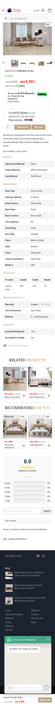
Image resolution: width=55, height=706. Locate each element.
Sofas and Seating (13, 614)
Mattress (9, 626)
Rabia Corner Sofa (12, 397)
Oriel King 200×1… (12, 445)
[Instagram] (43, 556)
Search (47, 511)
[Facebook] (38, 556)
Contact (35, 614)
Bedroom (9, 618)
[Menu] (2, 10)
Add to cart (45, 700)
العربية (36, 10)
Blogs (33, 622)
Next (51, 62)
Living (8, 610)
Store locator (37, 618)
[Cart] (49, 10)
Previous (3, 62)
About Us (35, 610)
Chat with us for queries (17, 345)
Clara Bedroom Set (37, 445)
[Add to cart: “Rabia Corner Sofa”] (24, 394)
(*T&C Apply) (40, 304)
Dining (8, 622)
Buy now (38, 127)
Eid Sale (9, 630)
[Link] (14, 10)
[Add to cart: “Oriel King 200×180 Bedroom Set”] (24, 444)
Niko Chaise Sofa (37, 397)
